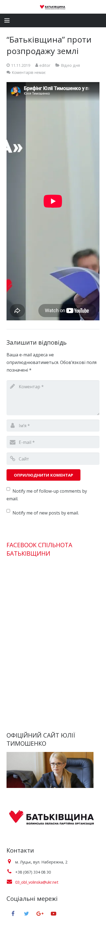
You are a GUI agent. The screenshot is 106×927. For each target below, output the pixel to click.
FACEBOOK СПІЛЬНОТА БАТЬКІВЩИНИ (39, 549)
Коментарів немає (29, 72)
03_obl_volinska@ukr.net (36, 882)
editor (44, 65)
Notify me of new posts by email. (46, 513)
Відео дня (70, 65)
